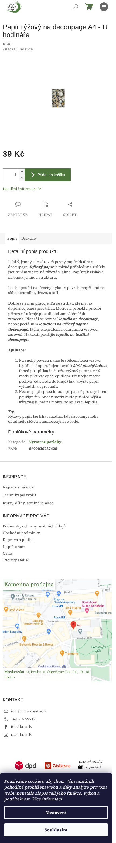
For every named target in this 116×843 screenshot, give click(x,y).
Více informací (47, 799)
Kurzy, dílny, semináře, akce (28, 503)
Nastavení (56, 813)
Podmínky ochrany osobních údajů (34, 526)
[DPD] (25, 765)
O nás (8, 553)
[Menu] (103, 6)
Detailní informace (19, 188)
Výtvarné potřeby (45, 442)
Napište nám (14, 546)
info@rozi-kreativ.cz (29, 711)
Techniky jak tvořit (19, 495)
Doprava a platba (18, 539)
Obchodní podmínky (21, 533)
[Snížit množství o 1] (22, 178)
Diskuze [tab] (28, 238)
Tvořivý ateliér (16, 560)
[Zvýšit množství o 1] (22, 172)
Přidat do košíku (51, 175)
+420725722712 (23, 719)
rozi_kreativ (21, 734)
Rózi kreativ (21, 726)
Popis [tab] (12, 238)
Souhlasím (56, 830)
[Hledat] (75, 6)
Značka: (18, 49)
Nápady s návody (18, 487)
